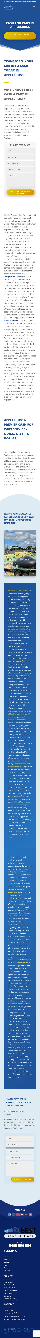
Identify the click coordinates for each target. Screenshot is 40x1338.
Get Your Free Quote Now (20, 36)
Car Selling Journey (16, 516)
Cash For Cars (8, 1293)
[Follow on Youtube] (22, 1214)
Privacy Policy (16, 1332)
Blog (5, 1265)
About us (7, 1260)
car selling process (12, 129)
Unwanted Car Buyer (11, 1299)
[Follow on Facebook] (13, 1214)
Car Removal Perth (10, 1290)
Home (6, 1257)
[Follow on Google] (9, 1214)
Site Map (7, 1271)
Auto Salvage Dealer (11, 1285)
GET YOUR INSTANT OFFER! (20, 192)
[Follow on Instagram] (18, 1214)
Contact (6, 1268)
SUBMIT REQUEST (22, 1179)
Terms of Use (26, 1332)
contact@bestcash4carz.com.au (15, 1316)
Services (7, 1262)
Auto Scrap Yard (9, 1288)
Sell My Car (8, 1296)
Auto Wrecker (8, 1282)
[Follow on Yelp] (26, 1214)
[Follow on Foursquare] (30, 1214)
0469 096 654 (10, 1)
